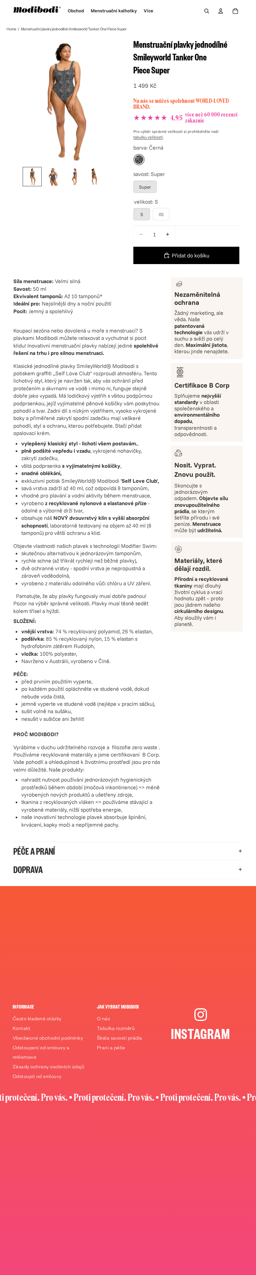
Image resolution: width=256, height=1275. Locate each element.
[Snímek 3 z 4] (73, 177)
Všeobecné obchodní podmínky (48, 1039)
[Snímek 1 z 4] (32, 177)
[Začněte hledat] (206, 11)
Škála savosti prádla (119, 1039)
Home (11, 30)
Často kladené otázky (37, 1019)
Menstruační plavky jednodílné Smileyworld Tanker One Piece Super (74, 30)
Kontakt (22, 1029)
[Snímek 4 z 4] (94, 177)
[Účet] (220, 11)
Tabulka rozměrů (116, 1029)
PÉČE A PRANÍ (34, 851)
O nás (103, 1019)
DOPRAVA (28, 869)
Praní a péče (111, 1048)
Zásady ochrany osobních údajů (49, 1067)
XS (161, 214)
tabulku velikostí (148, 137)
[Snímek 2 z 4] (53, 177)
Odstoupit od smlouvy (37, 1077)
